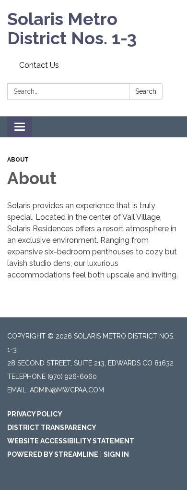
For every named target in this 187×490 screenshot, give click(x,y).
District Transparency (51, 427)
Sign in (116, 454)
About (18, 159)
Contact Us (39, 65)
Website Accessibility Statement (70, 441)
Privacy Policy (34, 414)
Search (145, 91)
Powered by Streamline (52, 454)
